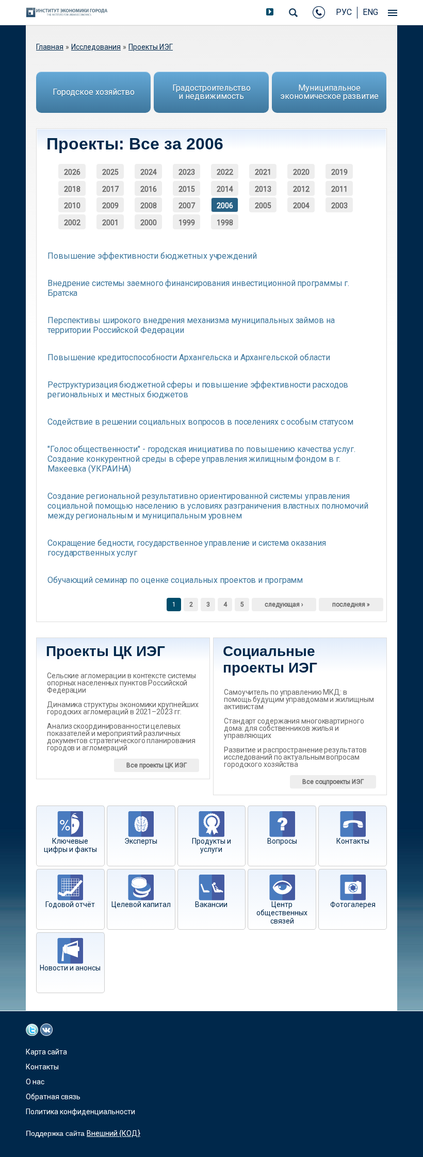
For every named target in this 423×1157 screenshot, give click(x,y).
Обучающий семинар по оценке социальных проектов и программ (175, 580)
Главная (49, 47)
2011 (339, 189)
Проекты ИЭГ (150, 47)
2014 (225, 189)
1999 (186, 223)
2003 (339, 206)
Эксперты (140, 841)
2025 (110, 172)
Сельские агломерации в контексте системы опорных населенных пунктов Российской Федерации (121, 683)
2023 (186, 172)
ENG (370, 12)
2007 (186, 206)
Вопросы (282, 841)
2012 (301, 189)
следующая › (284, 604)
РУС (344, 12)
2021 (263, 172)
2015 (186, 189)
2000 (148, 223)
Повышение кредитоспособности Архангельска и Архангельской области (188, 357)
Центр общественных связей (281, 912)
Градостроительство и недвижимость (211, 92)
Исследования (96, 47)
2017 (110, 189)
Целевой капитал (141, 904)
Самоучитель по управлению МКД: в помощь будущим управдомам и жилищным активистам (298, 699)
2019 (339, 172)
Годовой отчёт (70, 904)
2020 (301, 172)
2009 (110, 206)
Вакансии (211, 904)
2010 (72, 206)
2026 (72, 172)
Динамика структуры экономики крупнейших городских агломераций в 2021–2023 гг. (123, 708)
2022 (225, 172)
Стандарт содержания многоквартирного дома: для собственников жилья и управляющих (294, 728)
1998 (225, 223)
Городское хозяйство (94, 92)
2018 (72, 189)
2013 (263, 189)
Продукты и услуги (211, 845)
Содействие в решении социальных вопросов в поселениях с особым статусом (200, 422)
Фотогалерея (353, 904)
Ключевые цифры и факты (70, 845)
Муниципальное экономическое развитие (329, 92)
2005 (263, 206)
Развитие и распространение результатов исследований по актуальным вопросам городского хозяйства (295, 757)
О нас (35, 1082)
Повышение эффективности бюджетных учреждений (152, 256)
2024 (148, 172)
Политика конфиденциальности (80, 1112)
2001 (110, 223)
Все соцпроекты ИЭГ (333, 781)
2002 (72, 223)
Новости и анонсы (70, 968)
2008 (148, 206)
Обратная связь (53, 1097)
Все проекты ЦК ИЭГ (156, 765)
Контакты (352, 841)
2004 (301, 206)
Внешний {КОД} (113, 1133)
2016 (148, 189)
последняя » (351, 604)
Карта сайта (46, 1052)
